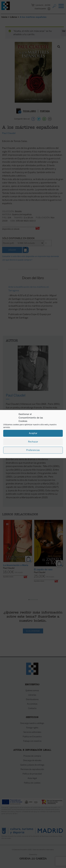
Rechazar (33, 441)
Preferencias (33, 450)
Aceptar (33, 433)
